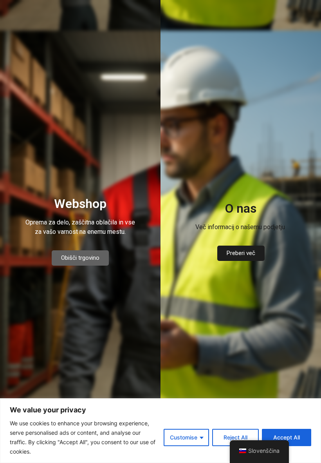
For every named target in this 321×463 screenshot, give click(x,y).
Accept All (286, 437)
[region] (160, 430)
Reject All (235, 437)
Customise (183, 437)
